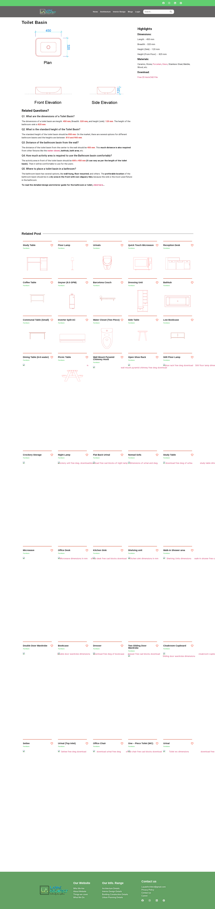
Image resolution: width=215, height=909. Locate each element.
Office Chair (99, 743)
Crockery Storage (32, 455)
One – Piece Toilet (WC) (140, 743)
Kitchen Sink (100, 550)
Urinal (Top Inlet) (67, 743)
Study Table (29, 245)
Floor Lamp (64, 245)
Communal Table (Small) (36, 320)
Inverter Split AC (66, 320)
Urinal (166, 743)
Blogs (130, 12)
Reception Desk (171, 245)
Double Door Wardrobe (35, 645)
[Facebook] (163, 3)
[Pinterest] (181, 3)
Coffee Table (29, 282)
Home (95, 12)
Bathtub (167, 282)
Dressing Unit (135, 282)
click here (98, 185)
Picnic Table (64, 357)
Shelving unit (135, 550)
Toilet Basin (34, 22)
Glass (165, 64)
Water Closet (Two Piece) (106, 320)
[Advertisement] (165, 103)
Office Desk (64, 550)
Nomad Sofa (134, 455)
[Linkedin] (175, 3)
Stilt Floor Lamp (171, 357)
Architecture (105, 12)
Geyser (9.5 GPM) (67, 282)
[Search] (170, 12)
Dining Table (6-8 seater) (36, 357)
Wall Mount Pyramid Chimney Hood (103, 358)
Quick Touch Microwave (141, 245)
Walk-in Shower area (174, 550)
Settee (26, 743)
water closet (53, 150)
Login (137, 12)
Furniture (26, 248)
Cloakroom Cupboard (174, 645)
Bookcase (63, 645)
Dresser (97, 645)
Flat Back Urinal (101, 455)
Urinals (97, 245)
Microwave (28, 550)
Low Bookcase (171, 320)
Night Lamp (64, 455)
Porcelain (156, 64)
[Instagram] (169, 3)
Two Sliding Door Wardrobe (137, 646)
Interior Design (119, 12)
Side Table (133, 320)
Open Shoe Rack (137, 357)
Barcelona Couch (102, 282)
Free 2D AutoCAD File (147, 77)
